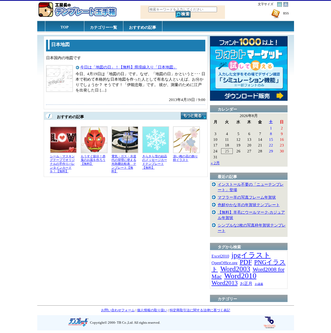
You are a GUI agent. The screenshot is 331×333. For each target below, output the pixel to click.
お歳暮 (259, 284)
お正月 (246, 283)
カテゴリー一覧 (103, 27)
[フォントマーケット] (249, 99)
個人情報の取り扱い (152, 310)
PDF (246, 262)
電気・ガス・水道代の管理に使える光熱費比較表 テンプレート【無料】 (123, 163)
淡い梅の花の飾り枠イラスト (185, 158)
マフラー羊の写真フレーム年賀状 (247, 197)
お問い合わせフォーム (118, 310)
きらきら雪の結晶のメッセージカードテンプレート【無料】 (154, 161)
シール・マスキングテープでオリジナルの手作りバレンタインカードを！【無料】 (62, 163)
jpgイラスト (251, 255)
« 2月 (215, 163)
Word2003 (235, 269)
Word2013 (225, 282)
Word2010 (240, 276)
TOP (65, 27)
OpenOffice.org (224, 263)
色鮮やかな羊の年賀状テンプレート (249, 205)
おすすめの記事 (142, 27)
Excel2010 (220, 256)
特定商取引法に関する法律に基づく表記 (200, 310)
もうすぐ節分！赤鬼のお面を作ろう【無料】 (93, 160)
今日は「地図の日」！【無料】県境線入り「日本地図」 (128, 67)
